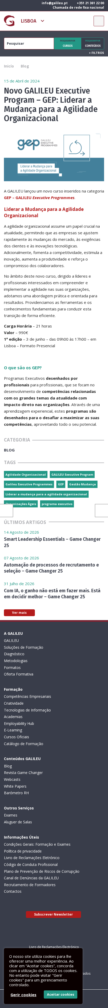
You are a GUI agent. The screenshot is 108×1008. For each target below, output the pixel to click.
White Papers (15, 786)
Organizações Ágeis (21, 504)
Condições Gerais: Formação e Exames (37, 844)
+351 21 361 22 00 (90, 3)
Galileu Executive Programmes (29, 484)
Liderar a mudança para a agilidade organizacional (46, 494)
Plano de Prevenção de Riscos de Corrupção (41, 871)
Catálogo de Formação (23, 743)
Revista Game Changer (23, 772)
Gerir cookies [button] (23, 994)
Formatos (12, 667)
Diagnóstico (14, 653)
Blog (25, 66)
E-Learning (13, 730)
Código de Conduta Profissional (31, 864)
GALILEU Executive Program (72, 474)
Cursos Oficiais (16, 736)
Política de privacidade (23, 851)
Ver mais (19, 612)
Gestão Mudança (82, 484)
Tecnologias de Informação (27, 710)
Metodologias (16, 660)
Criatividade (14, 703)
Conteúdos (92, 43)
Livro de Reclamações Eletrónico (32, 857)
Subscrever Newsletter (53, 914)
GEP (61, 484)
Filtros (96, 53)
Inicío (9, 66)
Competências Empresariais (27, 696)
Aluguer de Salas (18, 821)
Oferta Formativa (18, 674)
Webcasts (12, 779)
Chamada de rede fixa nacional (78, 7)
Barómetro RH (16, 792)
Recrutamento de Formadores (30, 884)
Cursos (67, 43)
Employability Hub (19, 723)
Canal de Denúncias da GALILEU (31, 877)
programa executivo (57, 504)
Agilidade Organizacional (26, 474)
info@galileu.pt (54, 3)
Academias (13, 716)
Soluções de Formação (23, 647)
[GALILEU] (9, 20)
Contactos (12, 891)
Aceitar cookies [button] (60, 994)
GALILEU (11, 640)
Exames (10, 815)
